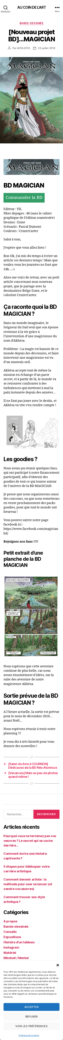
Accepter (31, 1007)
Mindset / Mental (16, 958)
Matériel (10, 953)
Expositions (12, 937)
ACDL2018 (23, 48)
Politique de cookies (29, 1035)
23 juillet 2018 (46, 48)
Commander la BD (24, 197)
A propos (10, 921)
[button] (57, 965)
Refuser (31, 1016)
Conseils (10, 932)
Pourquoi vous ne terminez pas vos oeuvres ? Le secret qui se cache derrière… (30, 840)
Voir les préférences (31, 1026)
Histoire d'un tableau (19, 942)
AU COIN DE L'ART (31, 7)
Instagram (11, 947)
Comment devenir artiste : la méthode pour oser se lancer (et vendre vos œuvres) (28, 884)
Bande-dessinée (31, 23)
